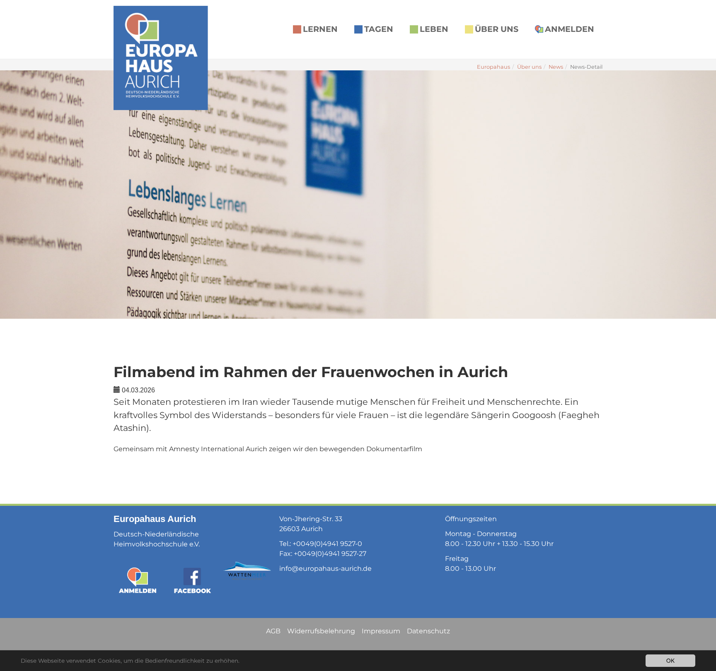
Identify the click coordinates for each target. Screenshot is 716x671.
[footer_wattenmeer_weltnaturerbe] (247, 571)
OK (670, 660)
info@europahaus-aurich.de (325, 568)
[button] (20, 194)
